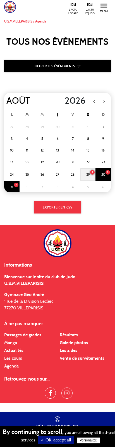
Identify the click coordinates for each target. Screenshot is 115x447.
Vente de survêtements (82, 358)
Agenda (11, 366)
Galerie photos (74, 343)
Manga (10, 343)
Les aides (68, 350)
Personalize (88, 440)
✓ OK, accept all (56, 440)
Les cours (13, 358)
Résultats (69, 335)
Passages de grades (22, 335)
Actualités (13, 350)
